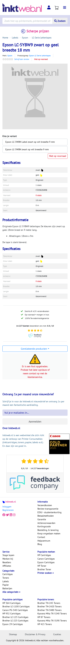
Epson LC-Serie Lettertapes (40, 55)
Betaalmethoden (45, 515)
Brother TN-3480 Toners (49, 610)
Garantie (41, 519)
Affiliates (6, 565)
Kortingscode (44, 526)
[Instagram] (14, 514)
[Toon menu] (65, 7)
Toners (5, 577)
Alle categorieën (10, 591)
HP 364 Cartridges (11, 603)
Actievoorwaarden (46, 523)
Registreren (8, 510)
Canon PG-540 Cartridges (15, 610)
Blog (39, 544)
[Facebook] (3, 514)
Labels (5, 581)
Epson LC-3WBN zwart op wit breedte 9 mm (27, 149)
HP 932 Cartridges (11, 613)
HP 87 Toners (43, 617)
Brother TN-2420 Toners (49, 606)
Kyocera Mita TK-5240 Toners (52, 613)
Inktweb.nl (10, 501)
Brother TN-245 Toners (48, 603)
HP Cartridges (44, 555)
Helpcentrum (43, 540)
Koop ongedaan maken (48, 533)
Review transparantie (47, 508)
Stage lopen (8, 555)
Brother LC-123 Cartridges (15, 617)
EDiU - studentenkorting (49, 512)
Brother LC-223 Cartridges (15, 620)
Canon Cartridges (46, 558)
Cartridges (7, 574)
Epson (9, 55)
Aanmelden (35, 421)
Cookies (57, 634)
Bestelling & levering (48, 530)
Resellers (6, 562)
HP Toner (41, 565)
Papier (5, 584)
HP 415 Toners (44, 624)
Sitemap (13, 634)
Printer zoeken (45, 572)
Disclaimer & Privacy (35, 634)
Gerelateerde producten (34, 348)
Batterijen (7, 588)
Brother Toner (44, 569)
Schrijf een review (21, 59)
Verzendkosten (44, 505)
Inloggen (6, 506)
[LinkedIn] (11, 514)
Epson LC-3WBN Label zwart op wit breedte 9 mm (30, 141)
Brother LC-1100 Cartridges (16, 606)
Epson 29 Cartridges (12, 624)
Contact (41, 537)
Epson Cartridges (46, 562)
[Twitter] (7, 514)
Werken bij (7, 558)
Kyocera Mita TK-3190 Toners (52, 620)
